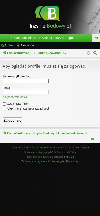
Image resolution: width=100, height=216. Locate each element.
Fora (72, 39)
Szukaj (9, 45)
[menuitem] (95, 53)
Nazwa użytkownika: (17, 76)
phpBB (43, 147)
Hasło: (7, 87)
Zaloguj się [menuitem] (97, 39)
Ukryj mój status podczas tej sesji (28, 108)
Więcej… (5, 39)
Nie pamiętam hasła (15, 97)
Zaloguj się (27, 45)
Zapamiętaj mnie (17, 103)
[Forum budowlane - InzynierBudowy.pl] (50, 17)
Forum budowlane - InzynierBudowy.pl (37, 38)
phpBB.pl (69, 156)
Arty (40, 152)
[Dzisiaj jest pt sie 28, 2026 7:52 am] (88, 53)
